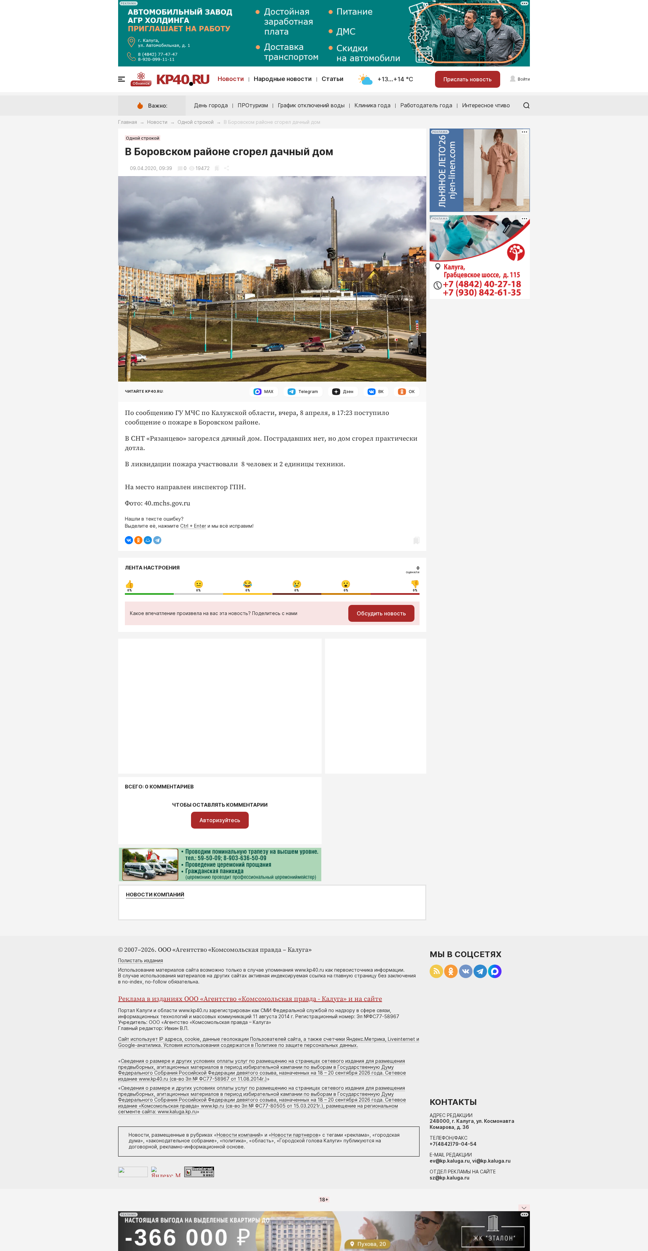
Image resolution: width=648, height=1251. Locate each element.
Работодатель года (426, 105)
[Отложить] (217, 168)
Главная (127, 122)
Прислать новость (467, 79)
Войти (524, 79)
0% (129, 590)
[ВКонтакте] (129, 540)
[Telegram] (157, 540)
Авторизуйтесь (219, 820)
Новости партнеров (294, 1135)
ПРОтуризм (253, 105)
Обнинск (141, 83)
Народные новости (283, 78)
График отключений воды (311, 105)
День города (211, 105)
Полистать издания (140, 960)
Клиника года (372, 105)
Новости (231, 78)
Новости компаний (155, 895)
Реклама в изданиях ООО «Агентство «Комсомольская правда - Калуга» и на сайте (250, 999)
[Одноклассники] (138, 540)
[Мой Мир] (148, 540)
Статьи (333, 78)
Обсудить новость (381, 613)
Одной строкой (196, 122)
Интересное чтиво (486, 105)
